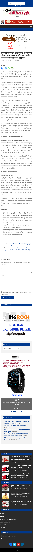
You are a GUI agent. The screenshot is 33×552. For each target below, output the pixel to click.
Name (3, 275)
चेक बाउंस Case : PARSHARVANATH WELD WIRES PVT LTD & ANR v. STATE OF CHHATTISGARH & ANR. (21, 467)
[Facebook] (2, 68)
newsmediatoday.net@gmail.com (11, 539)
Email (2, 281)
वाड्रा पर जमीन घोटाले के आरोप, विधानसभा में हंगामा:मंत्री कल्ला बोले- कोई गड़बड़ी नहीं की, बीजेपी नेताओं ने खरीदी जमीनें (16, 250)
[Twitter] (5, 68)
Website (3, 286)
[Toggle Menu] (31, 26)
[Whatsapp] (9, 68)
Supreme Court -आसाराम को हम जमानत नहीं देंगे (15, 425)
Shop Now (16, 408)
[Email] (12, 68)
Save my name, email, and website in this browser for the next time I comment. (16, 293)
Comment (3, 267)
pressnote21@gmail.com (9, 536)
